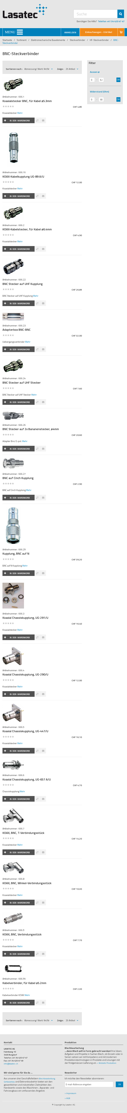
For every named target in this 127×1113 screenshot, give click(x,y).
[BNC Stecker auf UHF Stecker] (13, 360)
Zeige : (60, 69)
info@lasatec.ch (11, 1063)
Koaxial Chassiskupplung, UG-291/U (25, 617)
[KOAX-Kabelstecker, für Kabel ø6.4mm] (13, 207)
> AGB (67, 1098)
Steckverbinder (77, 40)
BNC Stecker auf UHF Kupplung (22, 284)
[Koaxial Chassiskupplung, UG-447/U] (13, 705)
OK (118, 79)
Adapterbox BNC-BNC (16, 329)
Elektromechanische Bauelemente (48, 40)
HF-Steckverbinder (99, 40)
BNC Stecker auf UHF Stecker (21, 382)
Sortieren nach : (14, 69)
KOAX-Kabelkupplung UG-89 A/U (23, 176)
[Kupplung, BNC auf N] (13, 509)
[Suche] (120, 14)
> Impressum (70, 1093)
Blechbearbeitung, (47, 1078)
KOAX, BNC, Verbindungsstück (22, 934)
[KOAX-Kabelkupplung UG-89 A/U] (13, 131)
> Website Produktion (106, 1063)
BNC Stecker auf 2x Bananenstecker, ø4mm (30, 429)
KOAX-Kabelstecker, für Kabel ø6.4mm (27, 229)
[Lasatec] (25, 11)
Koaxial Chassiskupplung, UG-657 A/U (26, 779)
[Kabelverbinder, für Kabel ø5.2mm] (13, 965)
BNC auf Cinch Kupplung (18, 478)
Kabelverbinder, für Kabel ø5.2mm (24, 983)
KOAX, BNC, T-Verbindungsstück (23, 833)
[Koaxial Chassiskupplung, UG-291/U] (13, 584)
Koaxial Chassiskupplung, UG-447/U (25, 731)
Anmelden (70, 32)
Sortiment (22, 40)
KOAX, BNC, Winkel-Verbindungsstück (26, 883)
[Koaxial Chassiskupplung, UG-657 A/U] (13, 762)
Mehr (20, 113)
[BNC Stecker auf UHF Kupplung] (13, 260)
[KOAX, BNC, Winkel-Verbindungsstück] (13, 863)
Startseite (7, 40)
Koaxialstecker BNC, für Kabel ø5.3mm (27, 101)
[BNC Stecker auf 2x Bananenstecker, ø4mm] (13, 413)
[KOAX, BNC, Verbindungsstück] (13, 914)
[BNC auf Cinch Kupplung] (13, 460)
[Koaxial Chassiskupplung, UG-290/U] (13, 648)
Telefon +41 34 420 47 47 (111, 21)
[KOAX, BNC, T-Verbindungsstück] (13, 810)
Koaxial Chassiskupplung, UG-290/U (25, 674)
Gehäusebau (9, 1081)
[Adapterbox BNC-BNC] (13, 314)
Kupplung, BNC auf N (15, 553)
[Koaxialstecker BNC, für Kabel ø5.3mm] (13, 79)
